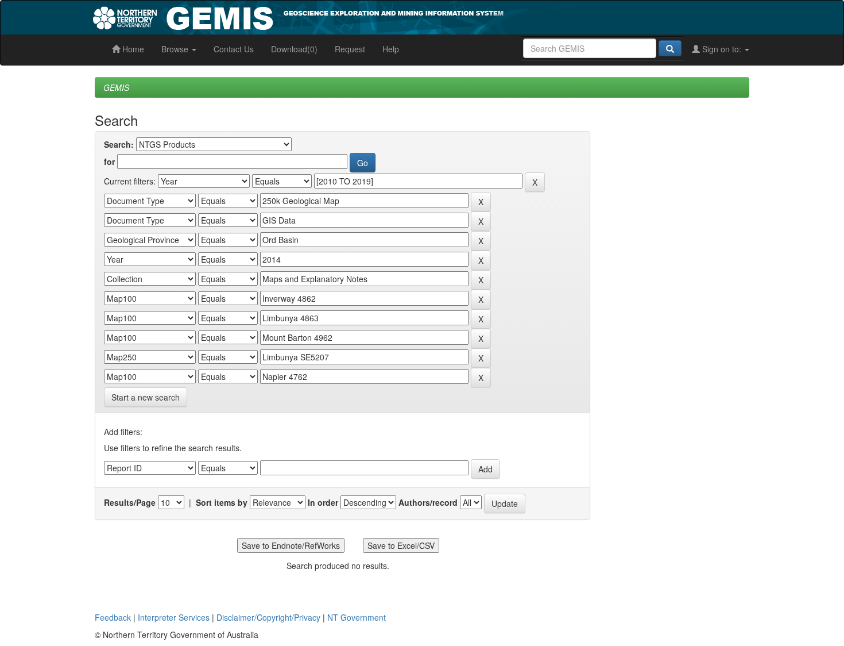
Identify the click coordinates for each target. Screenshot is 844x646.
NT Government (356, 617)
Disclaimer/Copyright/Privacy (268, 617)
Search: (119, 144)
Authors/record (428, 502)
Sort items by (221, 502)
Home (132, 49)
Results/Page (130, 502)
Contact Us (234, 49)
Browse (176, 49)
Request (350, 49)
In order (323, 502)
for (109, 161)
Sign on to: (722, 49)
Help (390, 49)
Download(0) (294, 49)
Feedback (113, 617)
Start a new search (145, 397)
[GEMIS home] (384, 16)
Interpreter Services (174, 617)
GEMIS (116, 87)
